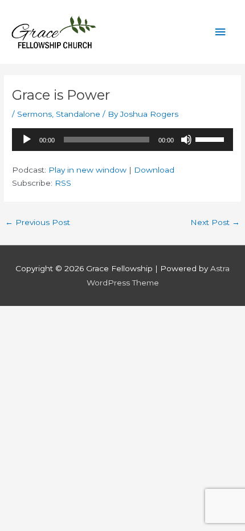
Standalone (78, 114)
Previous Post (37, 222)
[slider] (211, 138)
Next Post (215, 222)
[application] (122, 139)
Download (154, 169)
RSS (63, 182)
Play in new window (87, 169)
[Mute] (186, 139)
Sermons (34, 114)
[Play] (26, 139)
